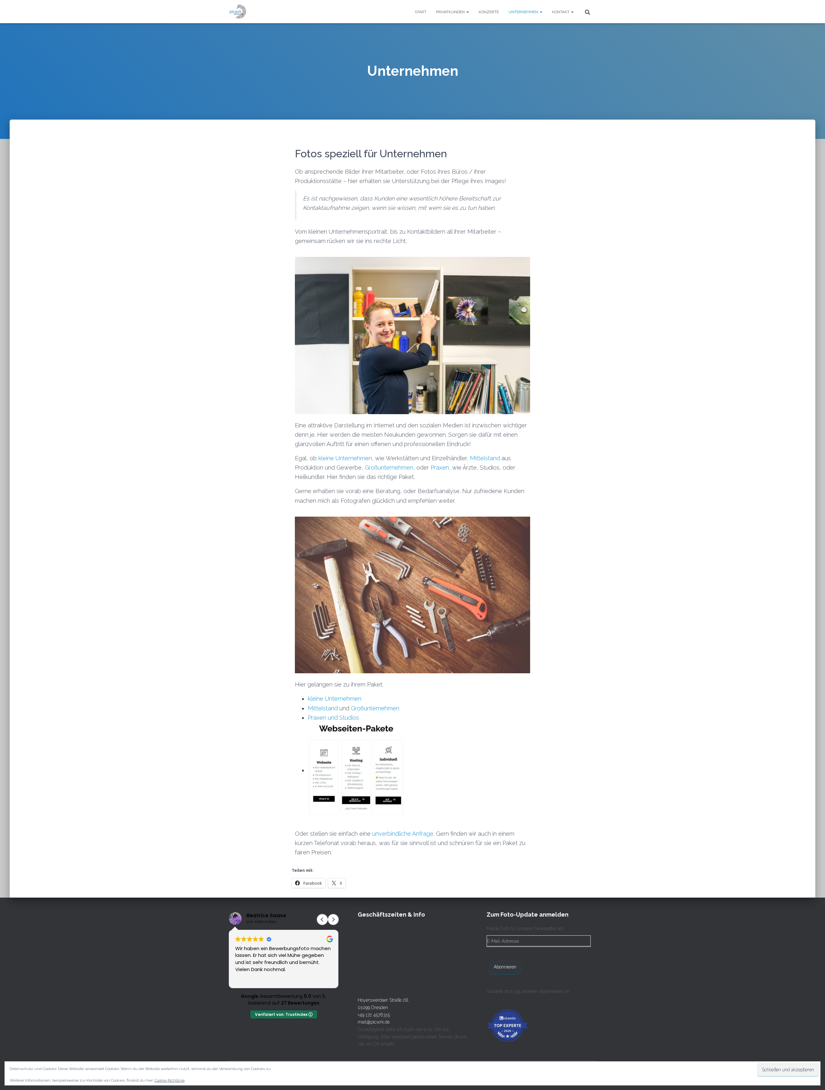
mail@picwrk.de (374, 1022)
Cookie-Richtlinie (169, 1080)
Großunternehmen (389, 467)
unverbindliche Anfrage (402, 833)
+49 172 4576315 (374, 1014)
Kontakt (561, 12)
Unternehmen (524, 12)
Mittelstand (485, 458)
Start (420, 12)
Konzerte (489, 12)
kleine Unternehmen (345, 458)
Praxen (440, 467)
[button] (467, 12)
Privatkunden (451, 12)
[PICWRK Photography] (238, 12)
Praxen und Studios (333, 717)
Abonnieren (505, 966)
